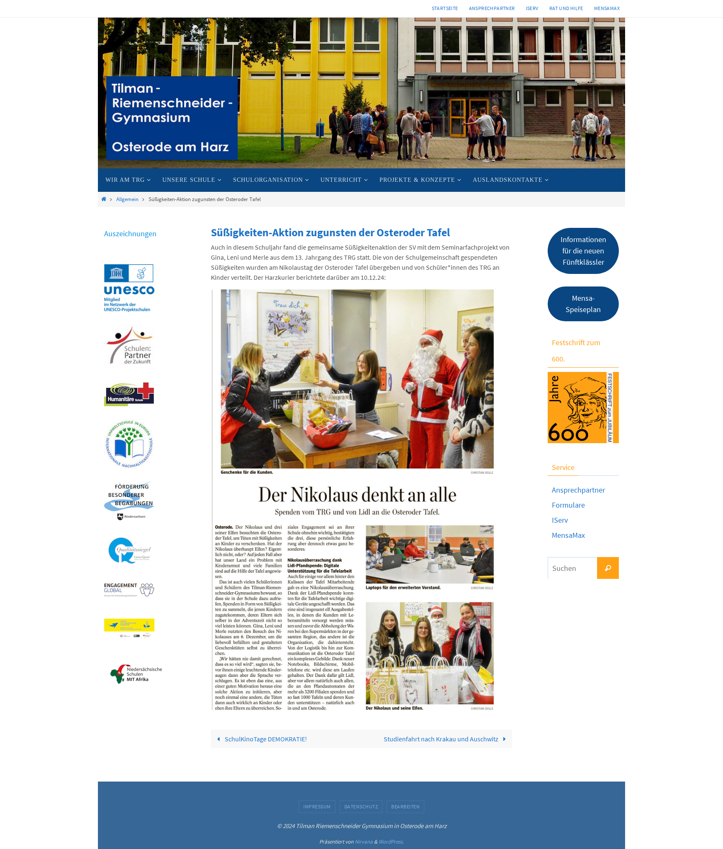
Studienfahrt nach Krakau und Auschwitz (442, 739)
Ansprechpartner (492, 8)
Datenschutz (361, 806)
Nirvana (364, 841)
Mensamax (607, 8)
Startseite (445, 8)
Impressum (317, 806)
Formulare (568, 505)
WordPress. (391, 841)
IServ (532, 8)
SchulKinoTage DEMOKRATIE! (265, 739)
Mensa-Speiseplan (583, 303)
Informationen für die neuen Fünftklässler (583, 251)
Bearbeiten (405, 806)
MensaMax (568, 535)
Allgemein (127, 199)
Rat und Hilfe (566, 8)
